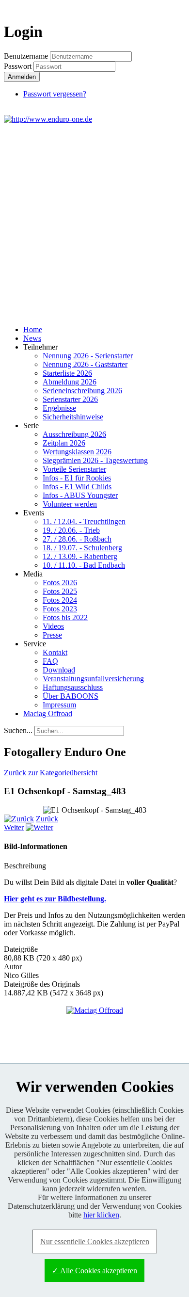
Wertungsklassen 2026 (77, 452)
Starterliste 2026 (67, 373)
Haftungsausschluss (73, 687)
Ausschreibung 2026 (74, 434)
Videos (53, 626)
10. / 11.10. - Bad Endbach (84, 565)
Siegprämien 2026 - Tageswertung (95, 460)
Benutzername (26, 56)
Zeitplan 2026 (64, 443)
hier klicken (101, 1215)
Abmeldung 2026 (69, 382)
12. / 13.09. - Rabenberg (80, 556)
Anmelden (22, 76)
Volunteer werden (70, 504)
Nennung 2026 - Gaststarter (85, 364)
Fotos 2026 (60, 582)
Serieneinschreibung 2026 (82, 390)
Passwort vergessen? (54, 94)
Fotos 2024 (60, 600)
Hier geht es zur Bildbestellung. (55, 899)
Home (32, 329)
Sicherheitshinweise (73, 417)
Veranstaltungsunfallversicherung (93, 678)
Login (168, 8)
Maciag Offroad (47, 713)
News (32, 338)
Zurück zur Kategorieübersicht (50, 773)
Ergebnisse (59, 408)
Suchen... (18, 730)
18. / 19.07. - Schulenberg (82, 548)
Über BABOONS (70, 696)
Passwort (18, 66)
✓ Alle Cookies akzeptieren (94, 1270)
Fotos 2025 (60, 591)
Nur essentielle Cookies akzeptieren (94, 1241)
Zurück (47, 819)
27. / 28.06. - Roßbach (77, 539)
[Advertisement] (94, 223)
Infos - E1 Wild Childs (77, 486)
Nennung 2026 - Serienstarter (88, 356)
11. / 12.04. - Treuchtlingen (84, 521)
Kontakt (55, 652)
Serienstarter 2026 (70, 399)
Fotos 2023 (60, 609)
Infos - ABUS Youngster (80, 495)
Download (59, 670)
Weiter (14, 827)
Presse (52, 635)
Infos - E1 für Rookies (77, 478)
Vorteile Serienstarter (74, 469)
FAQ (50, 661)
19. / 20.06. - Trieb (71, 530)
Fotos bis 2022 (65, 617)
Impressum (59, 705)
